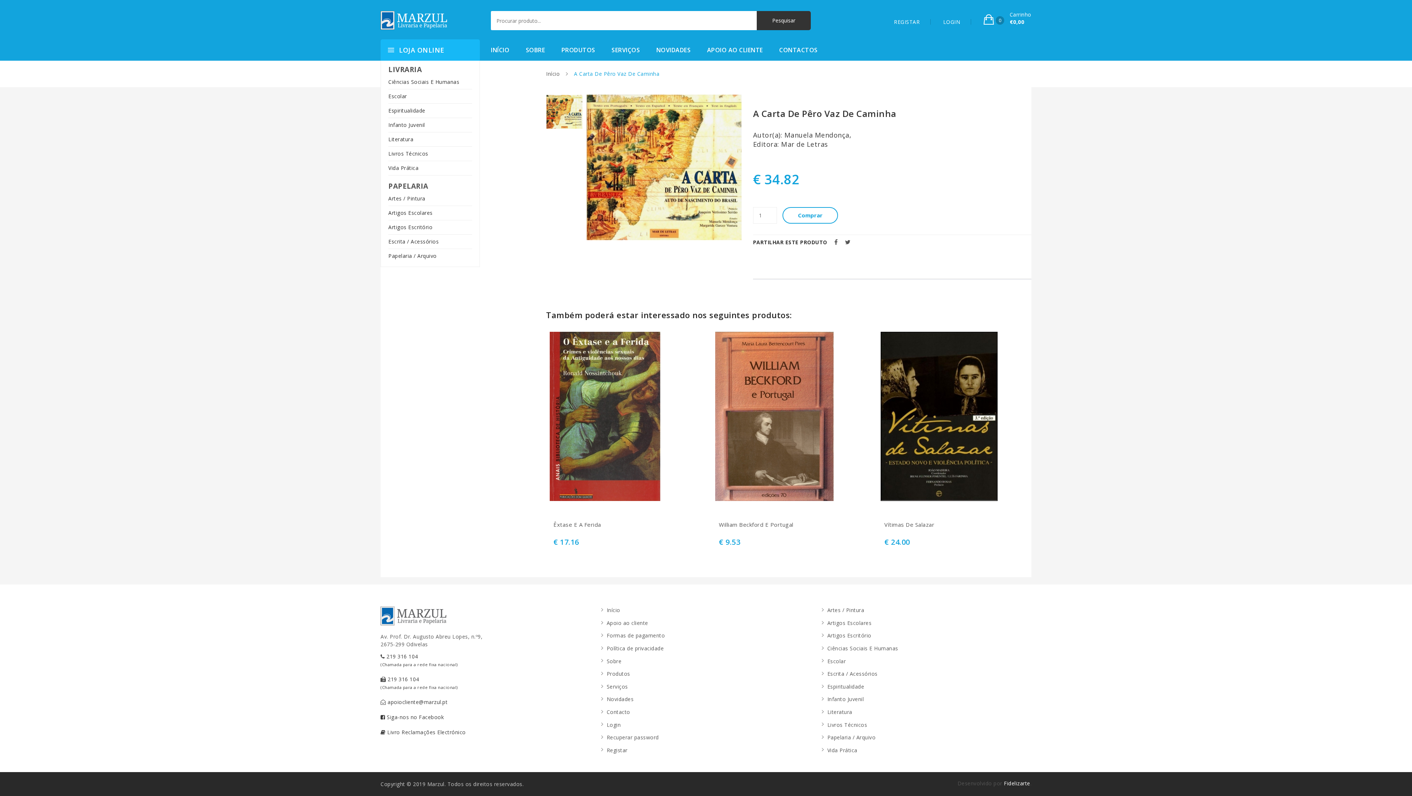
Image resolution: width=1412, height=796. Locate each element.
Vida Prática (403, 167)
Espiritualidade (406, 110)
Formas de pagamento (636, 635)
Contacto (618, 711)
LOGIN (951, 22)
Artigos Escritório (410, 227)
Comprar (810, 215)
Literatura (400, 139)
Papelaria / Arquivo (412, 255)
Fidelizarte (1017, 783)
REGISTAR (907, 22)
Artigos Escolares (410, 212)
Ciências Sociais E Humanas (423, 81)
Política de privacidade (635, 648)
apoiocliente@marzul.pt (417, 702)
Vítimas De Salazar (909, 524)
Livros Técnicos (408, 153)
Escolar (397, 96)
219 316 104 (419, 660)
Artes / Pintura (406, 198)
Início (500, 50)
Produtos (578, 50)
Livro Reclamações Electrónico (426, 732)
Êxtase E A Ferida (577, 524)
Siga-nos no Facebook (414, 717)
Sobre (535, 50)
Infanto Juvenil (406, 124)
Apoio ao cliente (735, 50)
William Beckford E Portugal (756, 524)
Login (614, 724)
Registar (617, 750)
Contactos (798, 50)
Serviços (625, 50)
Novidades (673, 50)
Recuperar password (633, 737)
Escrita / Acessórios (413, 241)
